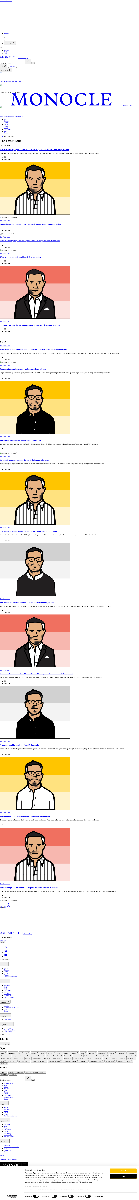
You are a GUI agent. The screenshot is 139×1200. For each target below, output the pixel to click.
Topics (3, 965)
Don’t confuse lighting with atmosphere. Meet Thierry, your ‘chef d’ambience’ (30, 241)
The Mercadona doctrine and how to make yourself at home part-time (27, 603)
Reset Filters (4, 1074)
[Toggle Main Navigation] (1, 47)
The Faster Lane (5, 220)
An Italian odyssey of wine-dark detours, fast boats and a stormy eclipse (34, 149)
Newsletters (7, 994)
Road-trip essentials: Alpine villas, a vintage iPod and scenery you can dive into (30, 224)
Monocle (3, 1142)
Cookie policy (8, 1031)
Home (2, 136)
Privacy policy (8, 1028)
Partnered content (9, 997)
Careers (6, 1011)
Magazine (7, 50)
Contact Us (4, 1016)
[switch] (54, 1196)
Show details (98, 1196)
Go (33, 63)
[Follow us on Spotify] (6, 952)
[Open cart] (4, 40)
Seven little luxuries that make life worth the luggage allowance (24, 460)
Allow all (123, 1171)
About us (6, 1006)
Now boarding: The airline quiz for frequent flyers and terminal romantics (29, 888)
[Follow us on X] (6, 948)
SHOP (6, 131)
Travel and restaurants (10, 977)
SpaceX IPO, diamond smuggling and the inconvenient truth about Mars (28, 531)
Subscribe (7, 33)
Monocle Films (8, 1097)
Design (6, 124)
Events (6, 133)
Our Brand (4, 1002)
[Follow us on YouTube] (6, 956)
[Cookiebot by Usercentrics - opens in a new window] (12, 1196)
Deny (123, 1176)
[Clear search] (28, 61)
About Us (7, 1145)
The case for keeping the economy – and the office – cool (21, 440)
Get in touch (7, 1019)
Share (2, 942)
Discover (3, 982)
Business (6, 121)
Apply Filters (13, 1074)
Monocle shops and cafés (11, 1007)
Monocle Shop (8, 1083)
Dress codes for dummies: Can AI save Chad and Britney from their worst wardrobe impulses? (36, 674)
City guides (7, 129)
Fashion (6, 126)
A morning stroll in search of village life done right (19, 745)
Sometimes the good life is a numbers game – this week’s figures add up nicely (30, 325)
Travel (6, 128)
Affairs (6, 119)
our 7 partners (35, 1173)
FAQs (5, 1009)
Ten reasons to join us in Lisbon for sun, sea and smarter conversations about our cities (33, 349)
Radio (5, 52)
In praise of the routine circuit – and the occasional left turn (23, 369)
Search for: (3, 63)
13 (5, 907)
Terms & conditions (10, 1030)
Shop (5, 53)
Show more (4, 1063)
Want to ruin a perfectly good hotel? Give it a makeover (21, 257)
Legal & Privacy (5, 1025)
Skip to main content (6, 1)
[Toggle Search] (3, 66)
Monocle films (8, 995)
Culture (6, 123)
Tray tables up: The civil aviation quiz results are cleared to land (25, 816)
